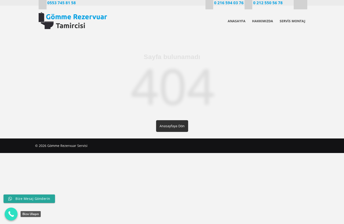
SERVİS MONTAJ (292, 21)
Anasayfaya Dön (172, 126)
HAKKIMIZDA (262, 21)
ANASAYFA (236, 21)
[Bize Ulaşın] (11, 214)
